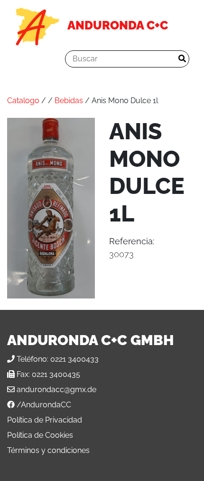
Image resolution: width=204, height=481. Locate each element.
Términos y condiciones (48, 450)
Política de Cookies (40, 435)
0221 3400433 (74, 359)
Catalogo (23, 100)
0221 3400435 (56, 374)
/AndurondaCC (44, 404)
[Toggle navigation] (28, 58)
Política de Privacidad (44, 419)
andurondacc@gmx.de (56, 389)
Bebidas (69, 100)
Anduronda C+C (117, 25)
